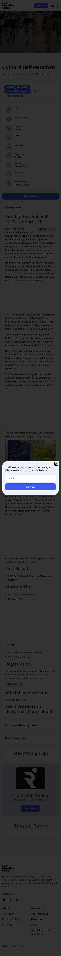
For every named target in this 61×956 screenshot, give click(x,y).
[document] (30, 478)
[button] (56, 463)
